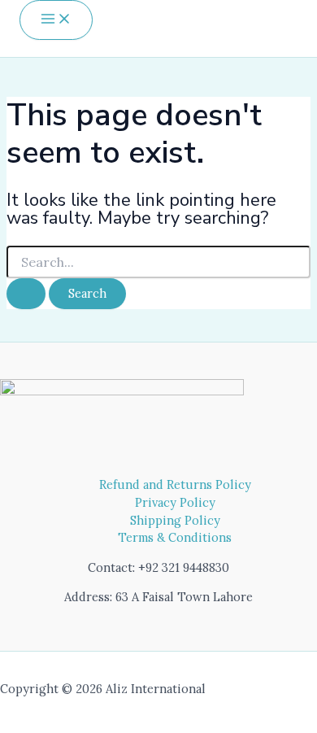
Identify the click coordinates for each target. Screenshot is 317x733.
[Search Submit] (26, 294)
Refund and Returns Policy (175, 484)
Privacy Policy (175, 502)
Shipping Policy (175, 520)
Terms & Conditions (175, 537)
